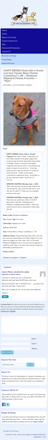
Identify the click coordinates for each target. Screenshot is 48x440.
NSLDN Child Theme (23, 434)
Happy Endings (38, 422)
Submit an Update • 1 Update (14, 258)
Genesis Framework (39, 434)
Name (34, 339)
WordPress (37, 437)
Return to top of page (10, 431)
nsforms (21, 85)
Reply (5, 296)
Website (34, 348)
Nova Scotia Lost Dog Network (24, 16)
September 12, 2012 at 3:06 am (11, 274)
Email (34, 344)
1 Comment (28, 85)
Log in (44, 437)
